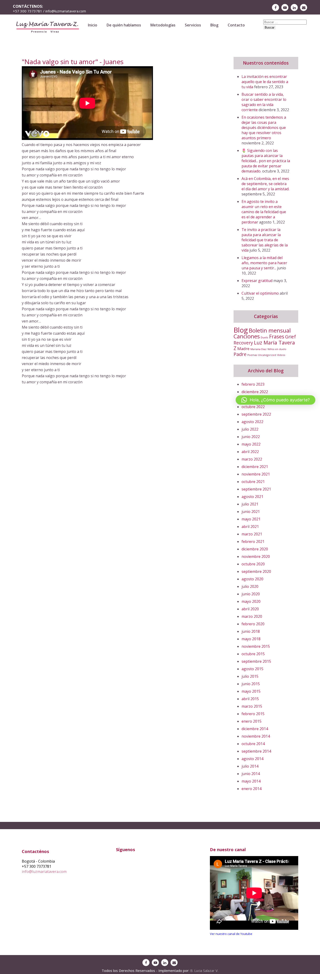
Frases (276, 336)
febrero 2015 (253, 713)
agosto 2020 (252, 579)
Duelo (264, 337)
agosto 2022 (252, 421)
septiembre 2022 (256, 414)
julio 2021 (250, 504)
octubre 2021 (253, 481)
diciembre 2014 (255, 728)
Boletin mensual (270, 330)
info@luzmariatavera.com (44, 871)
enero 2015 (251, 721)
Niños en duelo (277, 349)
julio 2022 (250, 429)
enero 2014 (251, 788)
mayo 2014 (251, 781)
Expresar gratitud (257, 280)
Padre (240, 354)
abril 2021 (250, 526)
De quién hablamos (124, 25)
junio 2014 (251, 773)
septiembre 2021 (256, 489)
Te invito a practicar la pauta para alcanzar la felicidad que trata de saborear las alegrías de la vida (265, 240)
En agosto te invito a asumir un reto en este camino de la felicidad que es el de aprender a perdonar (264, 212)
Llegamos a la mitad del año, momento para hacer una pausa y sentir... (264, 263)
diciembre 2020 (255, 549)
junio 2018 (251, 631)
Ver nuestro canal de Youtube (231, 934)
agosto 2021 (252, 496)
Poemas (252, 355)
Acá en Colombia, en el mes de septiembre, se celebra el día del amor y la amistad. (265, 183)
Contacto (236, 25)
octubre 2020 (253, 564)
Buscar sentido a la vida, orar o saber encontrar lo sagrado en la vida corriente (264, 102)
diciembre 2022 (255, 391)
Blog (214, 25)
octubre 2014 (253, 743)
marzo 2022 (252, 459)
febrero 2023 (253, 384)
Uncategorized (267, 355)
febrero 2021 (253, 541)
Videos (281, 355)
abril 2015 (250, 698)
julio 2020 (250, 586)
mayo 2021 (251, 519)
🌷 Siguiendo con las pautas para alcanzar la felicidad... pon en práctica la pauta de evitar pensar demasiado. (266, 161)
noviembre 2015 (256, 646)
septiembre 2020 (256, 571)
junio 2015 (251, 683)
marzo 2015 (252, 706)
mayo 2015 (251, 691)
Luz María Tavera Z (264, 345)
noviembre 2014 (256, 736)
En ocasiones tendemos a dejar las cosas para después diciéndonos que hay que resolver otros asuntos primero (264, 127)
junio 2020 (251, 594)
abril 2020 (250, 608)
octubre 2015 (253, 653)
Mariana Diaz (258, 349)
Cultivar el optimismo (260, 293)
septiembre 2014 (256, 751)
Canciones (247, 336)
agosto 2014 (252, 758)
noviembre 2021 (256, 474)
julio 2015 (250, 676)
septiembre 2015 (256, 661)
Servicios (193, 25)
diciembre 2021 (255, 466)
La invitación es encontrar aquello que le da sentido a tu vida (265, 81)
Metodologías (162, 25)
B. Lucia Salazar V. (204, 970)
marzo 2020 (252, 616)
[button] (275, 400)
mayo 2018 (251, 638)
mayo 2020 (251, 601)
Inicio (92, 25)
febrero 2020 (253, 623)
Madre (243, 348)
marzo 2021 (252, 534)
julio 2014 (250, 766)
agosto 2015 (252, 668)
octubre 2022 (253, 406)
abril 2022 (250, 451)
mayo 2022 (251, 444)
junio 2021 (251, 511)
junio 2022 (251, 436)
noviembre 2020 (256, 556)
